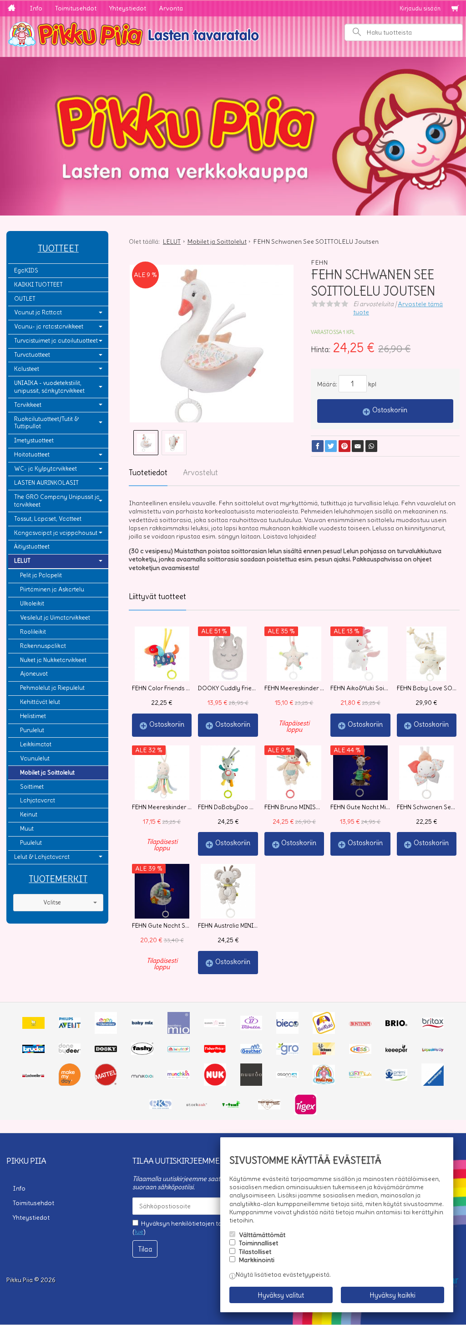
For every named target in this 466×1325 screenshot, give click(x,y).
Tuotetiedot (148, 472)
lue (139, 1231)
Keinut (28, 814)
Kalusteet (26, 369)
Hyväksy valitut (281, 1295)
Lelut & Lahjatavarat (42, 857)
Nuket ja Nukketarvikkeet (53, 660)
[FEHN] (178, 1050)
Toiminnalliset (258, 1243)
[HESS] (360, 1052)
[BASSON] (215, 1025)
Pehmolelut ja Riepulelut (52, 688)
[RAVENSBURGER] (432, 1083)
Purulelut (32, 730)
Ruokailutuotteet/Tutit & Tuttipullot (46, 423)
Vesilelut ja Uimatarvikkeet (55, 617)
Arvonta (171, 8)
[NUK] (215, 1083)
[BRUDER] (33, 1051)
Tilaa (145, 1249)
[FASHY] (142, 1052)
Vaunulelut (35, 758)
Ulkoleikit (32, 603)
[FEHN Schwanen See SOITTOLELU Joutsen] (211, 347)
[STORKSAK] (197, 1105)
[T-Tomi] (233, 1106)
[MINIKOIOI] (142, 1076)
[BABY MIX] (142, 1024)
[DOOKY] (106, 1050)
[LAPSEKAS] (433, 1050)
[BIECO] (287, 1031)
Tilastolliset (255, 1252)
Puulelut (31, 843)
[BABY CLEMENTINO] (106, 1031)
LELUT (22, 561)
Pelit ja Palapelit (41, 575)
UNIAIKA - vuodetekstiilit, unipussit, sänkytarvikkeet (49, 387)
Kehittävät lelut (40, 702)
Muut (27, 828)
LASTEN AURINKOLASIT (46, 483)
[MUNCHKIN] (178, 1077)
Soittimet (32, 787)
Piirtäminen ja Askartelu (52, 589)
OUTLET (24, 299)
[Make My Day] (70, 1083)
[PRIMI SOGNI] (396, 1078)
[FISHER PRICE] (215, 1051)
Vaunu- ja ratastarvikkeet (48, 326)
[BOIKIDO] (324, 1031)
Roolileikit (33, 632)
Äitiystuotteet (32, 546)
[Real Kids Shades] (160, 1107)
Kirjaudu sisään (420, 8)
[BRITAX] (433, 1026)
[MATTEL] (106, 1083)
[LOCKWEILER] (33, 1076)
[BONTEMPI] (360, 1024)
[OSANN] (287, 1076)
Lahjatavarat (37, 800)
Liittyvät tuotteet (157, 596)
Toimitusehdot (75, 8)
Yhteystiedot (127, 8)
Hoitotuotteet (32, 454)
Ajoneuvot (34, 674)
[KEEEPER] (396, 1051)
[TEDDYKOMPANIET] (269, 1107)
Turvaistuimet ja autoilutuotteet (56, 340)
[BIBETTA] (251, 1028)
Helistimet (33, 716)
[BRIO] (396, 1024)
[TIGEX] (305, 1113)
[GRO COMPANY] (287, 1052)
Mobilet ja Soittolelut (47, 772)
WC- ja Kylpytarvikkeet (45, 468)
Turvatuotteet (32, 355)
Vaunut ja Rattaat (38, 312)
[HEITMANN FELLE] (324, 1053)
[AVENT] (70, 1026)
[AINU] (33, 1026)
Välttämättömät (262, 1235)
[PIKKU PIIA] (324, 1082)
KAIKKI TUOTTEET (38, 284)
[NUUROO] (251, 1083)
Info (36, 8)
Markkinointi (256, 1260)
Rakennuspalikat (43, 646)
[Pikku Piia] (233, 33)
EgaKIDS (26, 270)
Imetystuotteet (34, 440)
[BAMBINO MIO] (178, 1031)
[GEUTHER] (251, 1052)
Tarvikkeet (27, 405)
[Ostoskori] (455, 8)
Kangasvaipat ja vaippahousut (55, 533)
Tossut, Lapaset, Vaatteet (47, 519)
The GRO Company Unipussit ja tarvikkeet (57, 500)
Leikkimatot (35, 744)
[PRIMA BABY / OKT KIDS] (360, 1076)
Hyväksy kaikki (392, 1295)
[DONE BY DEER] (70, 1052)
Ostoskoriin (389, 410)
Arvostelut (200, 472)
